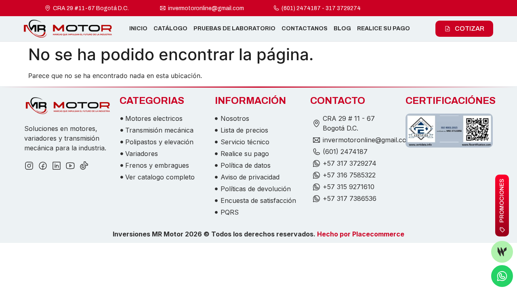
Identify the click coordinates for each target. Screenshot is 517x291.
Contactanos (305, 28)
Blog (342, 28)
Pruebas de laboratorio (234, 28)
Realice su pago (383, 28)
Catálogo (170, 28)
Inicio (138, 28)
